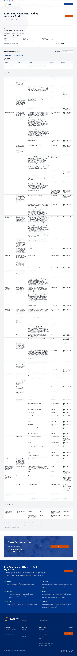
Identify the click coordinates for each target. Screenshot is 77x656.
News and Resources (34, 4)
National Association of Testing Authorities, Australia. (16, 650)
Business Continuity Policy (44, 645)
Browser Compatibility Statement (46, 643)
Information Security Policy (44, 631)
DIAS (46, 4)
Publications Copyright (43, 638)
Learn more (68, 570)
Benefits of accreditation (9, 634)
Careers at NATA (63, 0)
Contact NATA (70, 0)
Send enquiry (69, 16)
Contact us (24, 636)
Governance (24, 631)
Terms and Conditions (43, 634)
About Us (41, 4)
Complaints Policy (42, 640)
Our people (24, 629)
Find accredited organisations (10, 629)
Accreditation (26, 4)
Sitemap (41, 636)
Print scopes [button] (59, 51)
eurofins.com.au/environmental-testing (11, 43)
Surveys (23, 638)
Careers (23, 640)
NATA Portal (56, 0)
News (23, 634)
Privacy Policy (42, 629)
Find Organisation (18, 4)
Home (5, 7)
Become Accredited (68, 4)
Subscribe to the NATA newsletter (22, 0)
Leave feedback (68, 633)
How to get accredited (8, 631)
